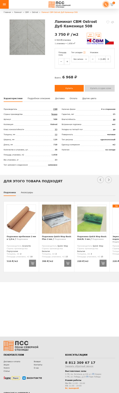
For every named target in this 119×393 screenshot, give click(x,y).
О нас (36, 368)
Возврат (37, 361)
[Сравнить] (112, 22)
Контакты (38, 365)
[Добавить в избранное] (108, 22)
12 (56, 134)
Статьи (7, 371)
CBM (55, 109)
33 (56, 129)
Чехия (54, 114)
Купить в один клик (100, 88)
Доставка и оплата (12, 361)
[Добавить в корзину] (32, 263)
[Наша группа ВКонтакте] (32, 378)
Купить (69, 88)
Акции (6, 365)
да (114, 119)
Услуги (7, 368)
